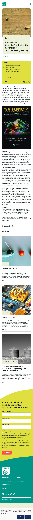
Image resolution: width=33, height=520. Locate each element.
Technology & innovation (12, 71)
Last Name (5, 424)
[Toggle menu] (30, 4)
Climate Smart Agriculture (13, 65)
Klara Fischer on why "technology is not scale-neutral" (16, 219)
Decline (20, 517)
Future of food (10, 67)
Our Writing (6, 481)
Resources (6, 485)
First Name (5, 418)
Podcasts (20, 481)
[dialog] (16, 514)
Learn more (11, 445)
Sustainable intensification (13, 69)
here (9, 217)
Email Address (7, 411)
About (18, 477)
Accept (28, 517)
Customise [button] (3, 517)
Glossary (5, 477)
